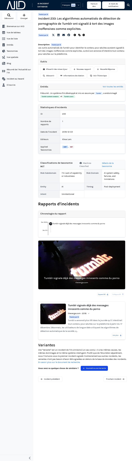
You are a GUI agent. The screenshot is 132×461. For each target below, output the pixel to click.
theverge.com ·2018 (77, 313)
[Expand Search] (127, 5)
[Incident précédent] (75, 35)
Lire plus (116, 335)
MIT (71, 147)
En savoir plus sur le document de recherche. (59, 362)
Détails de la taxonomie (108, 164)
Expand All (101, 294)
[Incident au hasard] (80, 35)
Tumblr (98, 93)
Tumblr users (68, 96)
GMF (65, 147)
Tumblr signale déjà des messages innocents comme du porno (81, 278)
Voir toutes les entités (113, 86)
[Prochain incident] (84, 35)
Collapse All (116, 294)
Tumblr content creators (50, 96)
